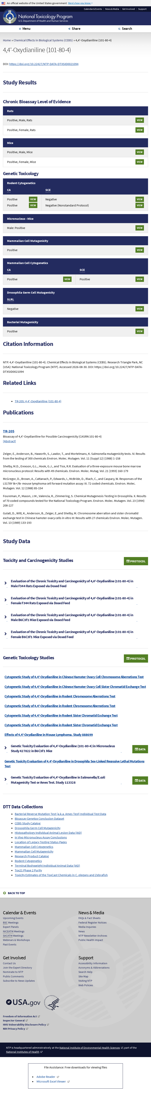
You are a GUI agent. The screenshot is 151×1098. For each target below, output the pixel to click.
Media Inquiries (87, 927)
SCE (48, 190)
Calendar (93, 9)
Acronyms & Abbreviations (94, 967)
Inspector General (14, 1020)
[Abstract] (9, 441)
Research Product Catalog (32, 856)
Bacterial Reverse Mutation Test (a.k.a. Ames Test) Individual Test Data (60, 814)
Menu (26, 28)
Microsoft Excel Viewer (51, 1081)
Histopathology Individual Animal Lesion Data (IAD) (48, 833)
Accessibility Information (92, 963)
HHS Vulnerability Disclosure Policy (24, 1024)
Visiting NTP (85, 980)
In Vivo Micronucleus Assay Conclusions (41, 837)
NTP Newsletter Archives (92, 935)
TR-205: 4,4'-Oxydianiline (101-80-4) (38, 401)
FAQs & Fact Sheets (89, 918)
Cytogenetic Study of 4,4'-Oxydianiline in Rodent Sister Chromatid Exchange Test (61, 715)
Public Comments (13, 976)
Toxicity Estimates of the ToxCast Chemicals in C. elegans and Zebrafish (61, 875)
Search (127, 28)
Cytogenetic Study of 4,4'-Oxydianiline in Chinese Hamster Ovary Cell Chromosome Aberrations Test (74, 677)
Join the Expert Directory (17, 967)
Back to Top (16, 893)
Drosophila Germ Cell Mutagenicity (37, 828)
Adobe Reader (46, 1077)
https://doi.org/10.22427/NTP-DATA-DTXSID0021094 (43, 64)
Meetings (10, 922)
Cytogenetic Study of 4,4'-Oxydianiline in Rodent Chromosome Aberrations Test (60, 696)
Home (7, 40)
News (81, 931)
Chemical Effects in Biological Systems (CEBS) (43, 40)
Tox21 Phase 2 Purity (28, 870)
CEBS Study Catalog (28, 823)
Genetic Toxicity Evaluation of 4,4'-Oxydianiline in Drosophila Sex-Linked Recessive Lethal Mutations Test (74, 763)
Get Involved (128, 9)
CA (9, 190)
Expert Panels (11, 927)
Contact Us (9, 963)
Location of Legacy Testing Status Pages (41, 842)
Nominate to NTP (13, 972)
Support (142, 9)
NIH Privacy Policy (14, 1028)
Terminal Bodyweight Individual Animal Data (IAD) (47, 865)
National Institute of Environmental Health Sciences (89, 1047)
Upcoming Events (13, 918)
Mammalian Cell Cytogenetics (34, 847)
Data (141, 749)
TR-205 (8, 431)
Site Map (83, 976)
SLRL (10, 299)
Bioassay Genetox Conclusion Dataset (39, 818)
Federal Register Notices (92, 922)
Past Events (9, 944)
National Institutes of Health (22, 1052)
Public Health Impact (90, 940)
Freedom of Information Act (20, 1016)
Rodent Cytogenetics (28, 861)
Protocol (137, 561)
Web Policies (85, 985)
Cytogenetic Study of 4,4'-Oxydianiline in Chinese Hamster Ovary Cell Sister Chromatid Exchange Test (75, 686)
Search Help (85, 972)
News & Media (112, 9)
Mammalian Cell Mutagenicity (34, 851)
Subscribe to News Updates (19, 980)
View (140, 120)
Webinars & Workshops (16, 940)
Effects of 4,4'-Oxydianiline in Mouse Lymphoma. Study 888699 (49, 734)
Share (76, 28)
